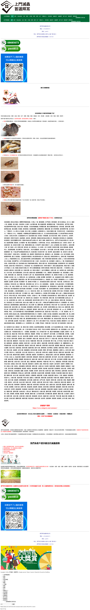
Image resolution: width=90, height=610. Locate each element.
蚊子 (40, 16)
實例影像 (75, 16)
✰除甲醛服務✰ (7, 16)
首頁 (12, 16)
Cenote (31, 572)
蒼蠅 (37, 16)
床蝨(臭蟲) (19, 16)
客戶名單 (65, 16)
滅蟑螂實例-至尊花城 (80, 17)
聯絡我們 (70, 16)
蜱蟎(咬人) (44, 16)
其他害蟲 (50, 16)
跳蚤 (15, 16)
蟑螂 (34, 16)
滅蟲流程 (55, 16)
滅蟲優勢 (60, 16)
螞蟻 (27, 16)
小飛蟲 (30, 16)
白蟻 (24, 16)
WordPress (47, 572)
